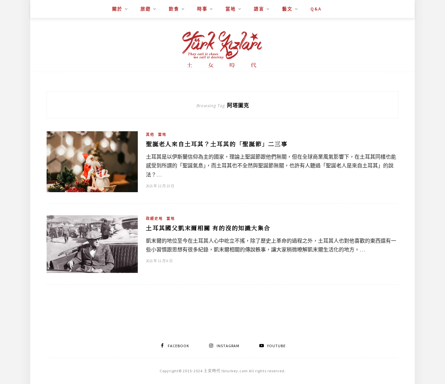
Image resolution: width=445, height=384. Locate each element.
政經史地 (154, 218)
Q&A (316, 9)
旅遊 (145, 9)
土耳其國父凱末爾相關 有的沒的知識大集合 (208, 227)
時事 (202, 9)
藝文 (287, 9)
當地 (230, 9)
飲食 (174, 9)
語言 (259, 9)
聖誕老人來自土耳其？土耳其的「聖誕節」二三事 (217, 143)
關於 (117, 9)
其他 (150, 134)
